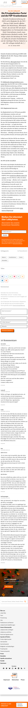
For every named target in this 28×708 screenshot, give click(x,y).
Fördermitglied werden (5, 639)
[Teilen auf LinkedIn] (2, 280)
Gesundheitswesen (12, 257)
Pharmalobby (4, 260)
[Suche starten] (25, 601)
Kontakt (2, 661)
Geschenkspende (4, 644)
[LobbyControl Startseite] (13, 2)
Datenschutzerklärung (17, 243)
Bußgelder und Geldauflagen (7, 646)
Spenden (24, 2)
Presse (2, 653)
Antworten (3, 385)
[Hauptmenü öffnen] (7, 2)
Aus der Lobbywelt (9, 5)
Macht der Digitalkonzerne (6, 634)
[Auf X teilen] (6, 276)
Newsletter (3, 656)
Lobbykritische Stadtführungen (7, 625)
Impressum (3, 663)
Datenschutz (15, 680)
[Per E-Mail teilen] (18, 276)
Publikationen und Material (6, 622)
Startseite (2, 5)
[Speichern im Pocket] (14, 276)
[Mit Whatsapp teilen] (10, 276)
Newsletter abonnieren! (20, 705)
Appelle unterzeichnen (6, 658)
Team (1, 615)
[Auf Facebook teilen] (2, 276)
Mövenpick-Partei (15, 62)
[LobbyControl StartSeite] (14, 676)
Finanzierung (3, 618)
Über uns (2, 610)
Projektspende (3, 649)
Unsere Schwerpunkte (6, 627)
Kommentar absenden (7, 330)
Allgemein (4, 257)
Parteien (20, 257)
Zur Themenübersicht (22, 251)
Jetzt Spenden (3, 641)
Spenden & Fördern (5, 637)
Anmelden (5, 235)
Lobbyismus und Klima (5, 632)
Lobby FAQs (3, 613)
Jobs (1, 620)
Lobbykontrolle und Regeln (6, 629)
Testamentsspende (5, 651)
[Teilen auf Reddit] (6, 280)
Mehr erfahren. (9, 586)
